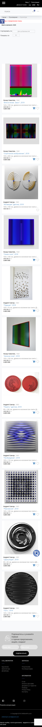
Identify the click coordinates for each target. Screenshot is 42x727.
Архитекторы (6, 669)
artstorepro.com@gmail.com (10, 717)
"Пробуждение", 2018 (11, 458)
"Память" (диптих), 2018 (12, 407)
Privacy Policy (26, 690)
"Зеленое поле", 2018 (11, 356)
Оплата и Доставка (28, 684)
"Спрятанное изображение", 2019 (16, 153)
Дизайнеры (5, 671)
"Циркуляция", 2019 (10, 560)
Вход (27, 2)
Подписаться (21, 653)
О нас (23, 681)
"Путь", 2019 (8, 610)
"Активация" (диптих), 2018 (13, 204)
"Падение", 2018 (9, 305)
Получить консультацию (7, 705)
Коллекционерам (27, 669)
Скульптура (23, 17)
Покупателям (26, 667)
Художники (5, 667)
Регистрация (35, 2)
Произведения (13, 17)
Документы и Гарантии (29, 686)
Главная (4, 17)
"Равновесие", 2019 (10, 509)
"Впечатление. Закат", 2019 (13, 103)
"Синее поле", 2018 (10, 254)
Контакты (25, 692)
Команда (24, 688)
